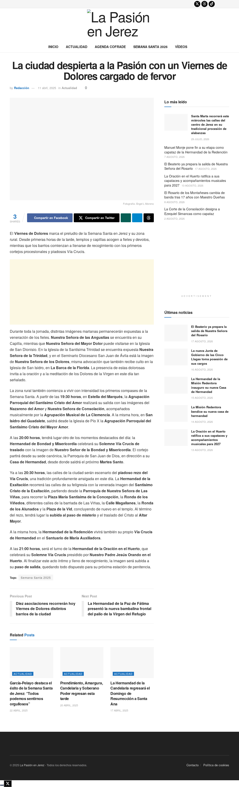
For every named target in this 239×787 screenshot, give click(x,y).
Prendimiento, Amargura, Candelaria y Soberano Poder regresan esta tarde (81, 690)
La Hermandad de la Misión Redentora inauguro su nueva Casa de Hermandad (208, 385)
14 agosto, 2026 (202, 421)
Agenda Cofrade (110, 46)
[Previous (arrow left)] (8, 393)
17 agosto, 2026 (206, 168)
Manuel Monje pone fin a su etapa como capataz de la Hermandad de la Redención (196, 149)
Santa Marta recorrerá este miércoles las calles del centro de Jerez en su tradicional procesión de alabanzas (210, 124)
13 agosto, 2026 (192, 185)
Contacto (192, 765)
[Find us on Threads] (204, 4)
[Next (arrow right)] (231, 393)
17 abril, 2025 (119, 710)
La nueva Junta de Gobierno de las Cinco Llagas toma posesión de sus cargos (209, 357)
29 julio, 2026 (200, 139)
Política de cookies (216, 765)
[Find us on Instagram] (219, 4)
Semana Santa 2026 (150, 46)
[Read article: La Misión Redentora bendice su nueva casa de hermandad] (176, 413)
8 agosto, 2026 (174, 202)
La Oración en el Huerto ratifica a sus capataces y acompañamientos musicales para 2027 (195, 180)
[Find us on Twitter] (197, 4)
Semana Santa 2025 (36, 577)
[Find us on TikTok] (212, 4)
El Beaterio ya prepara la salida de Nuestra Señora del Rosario (196, 166)
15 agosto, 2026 (202, 397)
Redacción (21, 88)
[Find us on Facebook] (190, 4)
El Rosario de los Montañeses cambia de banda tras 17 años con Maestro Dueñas (194, 195)
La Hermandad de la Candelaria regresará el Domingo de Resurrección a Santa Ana (130, 693)
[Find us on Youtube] (226, 4)
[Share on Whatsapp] (126, 217)
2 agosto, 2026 (174, 218)
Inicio (53, 46)
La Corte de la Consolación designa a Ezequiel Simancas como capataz (192, 211)
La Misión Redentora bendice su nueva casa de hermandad (209, 411)
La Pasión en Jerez (32, 765)
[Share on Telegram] (137, 217)
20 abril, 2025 (69, 705)
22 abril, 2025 (19, 710)
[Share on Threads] (149, 217)
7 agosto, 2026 (174, 157)
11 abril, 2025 (47, 88)
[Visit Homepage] (119, 24)
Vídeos (181, 46)
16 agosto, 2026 (202, 369)
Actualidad (76, 46)
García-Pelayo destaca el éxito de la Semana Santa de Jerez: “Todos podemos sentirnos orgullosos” (31, 693)
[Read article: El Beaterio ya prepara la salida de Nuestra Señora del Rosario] (176, 333)
